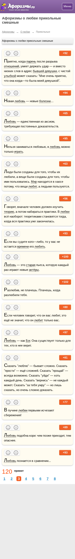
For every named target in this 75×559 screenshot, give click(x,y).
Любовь (10, 121)
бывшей (38, 71)
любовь (20, 101)
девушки (51, 71)
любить (40, 246)
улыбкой (10, 76)
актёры (34, 269)
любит (38, 320)
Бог (28, 340)
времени (23, 246)
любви (64, 211)
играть (18, 151)
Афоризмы (8, 31)
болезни (45, 101)
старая (30, 265)
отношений (11, 66)
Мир (34, 181)
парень (31, 61)
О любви (25, 31)
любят (32, 186)
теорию (9, 211)
